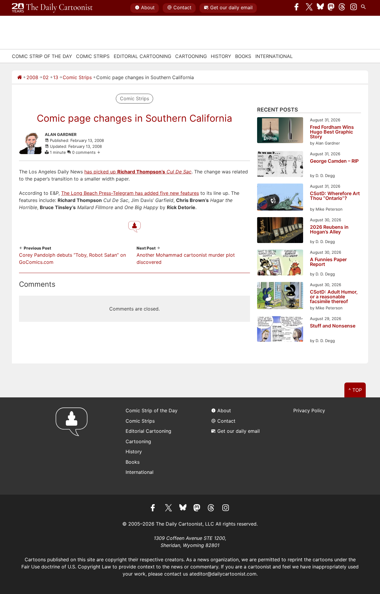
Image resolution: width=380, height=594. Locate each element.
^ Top (355, 390)
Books (243, 56)
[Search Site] (364, 8)
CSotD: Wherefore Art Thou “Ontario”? (335, 196)
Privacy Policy (309, 410)
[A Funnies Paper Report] (280, 263)
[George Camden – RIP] (280, 165)
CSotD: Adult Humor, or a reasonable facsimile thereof (334, 296)
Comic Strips (93, 56)
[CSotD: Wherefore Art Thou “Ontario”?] (280, 198)
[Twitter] (309, 8)
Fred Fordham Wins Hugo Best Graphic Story (332, 132)
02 (46, 77)
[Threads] (342, 8)
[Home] (19, 77)
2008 (32, 77)
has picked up (137, 172)
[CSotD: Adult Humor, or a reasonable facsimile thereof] (280, 296)
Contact (182, 7)
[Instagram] (353, 8)
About (148, 7)
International (274, 56)
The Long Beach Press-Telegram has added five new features (130, 193)
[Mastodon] (331, 8)
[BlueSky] (320, 8)
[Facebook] (298, 8)
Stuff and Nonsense (332, 326)
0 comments (84, 152)
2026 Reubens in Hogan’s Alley (329, 230)
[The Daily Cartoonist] (52, 8)
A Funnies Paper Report (328, 262)
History (221, 56)
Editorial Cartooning (142, 56)
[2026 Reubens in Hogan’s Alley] (280, 231)
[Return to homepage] (73, 446)
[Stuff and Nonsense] (280, 330)
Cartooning (191, 56)
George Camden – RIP (334, 161)
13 (55, 77)
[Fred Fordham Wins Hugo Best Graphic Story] (280, 131)
